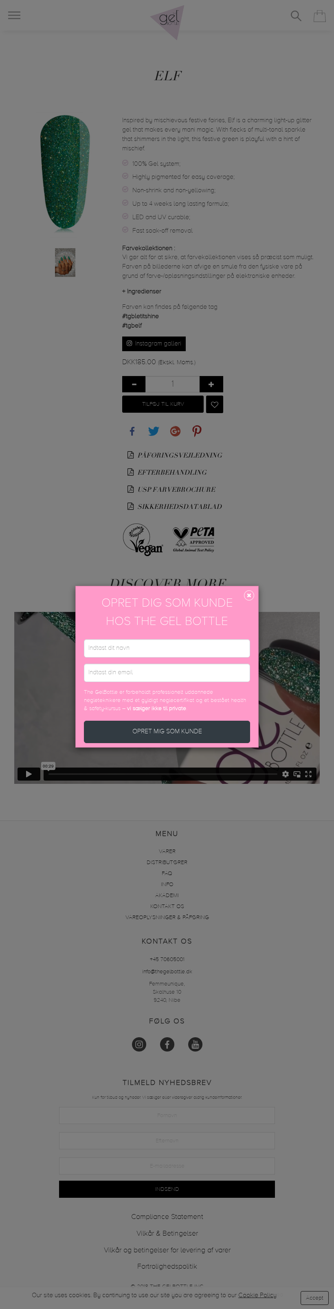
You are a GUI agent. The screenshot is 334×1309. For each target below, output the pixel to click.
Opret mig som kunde (167, 731)
